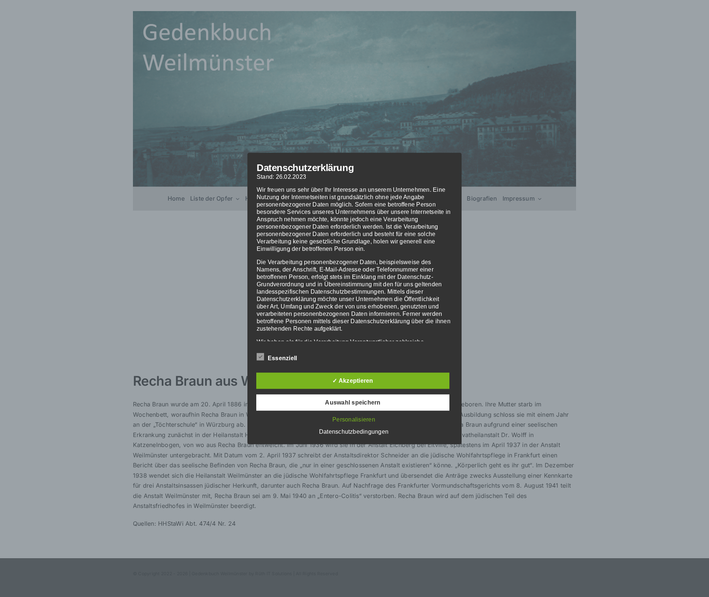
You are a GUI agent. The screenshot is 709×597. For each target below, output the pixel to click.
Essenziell (282, 358)
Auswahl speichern (352, 402)
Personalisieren (353, 419)
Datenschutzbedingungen (353, 431)
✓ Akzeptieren (352, 380)
